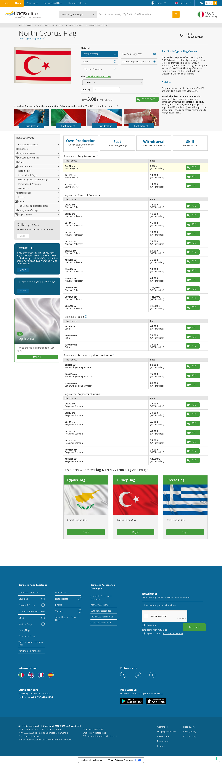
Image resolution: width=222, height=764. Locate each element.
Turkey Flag (126, 480)
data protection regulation (154, 629)
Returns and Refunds (163, 744)
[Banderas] (51, 675)
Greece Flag (175, 480)
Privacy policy (189, 731)
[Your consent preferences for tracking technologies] (217, 759)
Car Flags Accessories (100, 622)
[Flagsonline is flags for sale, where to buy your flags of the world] (23, 14)
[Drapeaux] (41, 675)
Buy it (86, 532)
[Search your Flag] (176, 14)
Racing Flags (24, 170)
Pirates (21, 197)
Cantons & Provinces (28, 611)
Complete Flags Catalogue (32, 584)
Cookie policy (189, 736)
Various (59, 611)
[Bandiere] (21, 675)
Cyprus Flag (76, 480)
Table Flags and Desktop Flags (33, 205)
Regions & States (26, 605)
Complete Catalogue (28, 144)
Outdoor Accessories (100, 610)
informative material (173, 633)
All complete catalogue (50, 25)
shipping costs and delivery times (166, 734)
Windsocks (23, 188)
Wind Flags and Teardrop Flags (33, 179)
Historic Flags (61, 598)
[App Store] (156, 701)
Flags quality (189, 726)
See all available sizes (98, 76)
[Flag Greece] (185, 500)
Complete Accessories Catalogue (102, 586)
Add (194, 167)
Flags (18, 3)
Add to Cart (148, 99)
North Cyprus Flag (98, 25)
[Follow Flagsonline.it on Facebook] (152, 675)
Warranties (162, 726)
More (23, 235)
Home (6, 3)
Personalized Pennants (29, 184)
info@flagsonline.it (97, 732)
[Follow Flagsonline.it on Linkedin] (138, 675)
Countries (23, 598)
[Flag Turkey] (135, 500)
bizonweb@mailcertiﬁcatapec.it (102, 736)
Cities (21, 617)
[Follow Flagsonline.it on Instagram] (123, 675)
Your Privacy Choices (120, 760)
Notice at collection (92, 760)
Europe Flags (76, 25)
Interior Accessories (99, 604)
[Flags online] (31, 675)
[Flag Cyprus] (86, 500)
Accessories (32, 3)
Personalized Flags (53, 3)
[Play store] (131, 701)
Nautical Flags (25, 624)
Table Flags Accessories (101, 616)
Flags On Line (25, 25)
